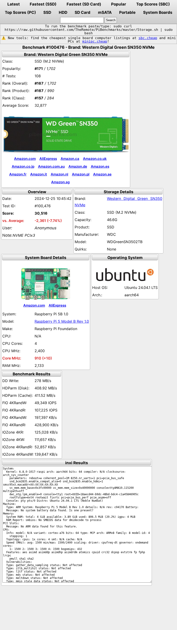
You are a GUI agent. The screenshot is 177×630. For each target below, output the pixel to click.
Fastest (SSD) (43, 4)
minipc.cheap (94, 41)
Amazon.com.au (51, 166)
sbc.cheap (148, 38)
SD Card (82, 12)
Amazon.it (38, 174)
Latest (13, 4)
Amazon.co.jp (23, 166)
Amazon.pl (80, 174)
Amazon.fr (18, 174)
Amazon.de (77, 166)
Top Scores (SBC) (153, 4)
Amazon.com (25, 158)
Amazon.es (100, 166)
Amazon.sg (60, 182)
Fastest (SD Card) (84, 4)
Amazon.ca (70, 158)
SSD (47, 12)
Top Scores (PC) (20, 12)
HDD (63, 12)
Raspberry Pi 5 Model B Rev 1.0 (62, 321)
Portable (127, 12)
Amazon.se (102, 174)
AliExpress (48, 158)
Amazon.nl (59, 174)
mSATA (105, 12)
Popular (118, 4)
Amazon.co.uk (95, 158)
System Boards (157, 12)
